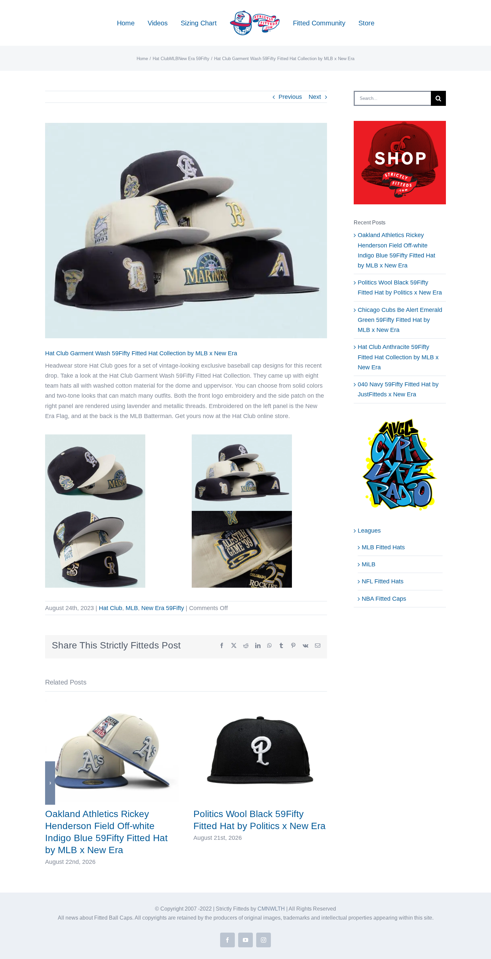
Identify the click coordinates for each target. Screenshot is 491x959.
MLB (132, 608)
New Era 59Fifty (162, 608)
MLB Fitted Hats (383, 547)
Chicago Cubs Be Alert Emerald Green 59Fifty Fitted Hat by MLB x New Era (400, 320)
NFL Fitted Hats (382, 581)
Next (315, 96)
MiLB (368, 564)
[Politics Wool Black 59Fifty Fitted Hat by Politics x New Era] (260, 702)
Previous (290, 96)
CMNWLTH (271, 909)
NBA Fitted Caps (384, 598)
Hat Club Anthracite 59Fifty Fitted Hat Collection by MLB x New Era (398, 357)
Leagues (369, 530)
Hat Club (110, 608)
